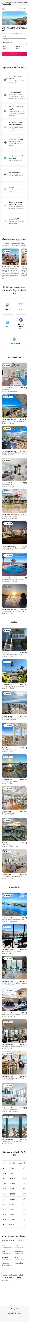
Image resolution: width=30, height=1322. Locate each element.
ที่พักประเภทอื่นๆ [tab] (21, 1240)
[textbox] (8, 48)
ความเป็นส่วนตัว (11, 1313)
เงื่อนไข (19, 1313)
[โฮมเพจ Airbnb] (3, 8)
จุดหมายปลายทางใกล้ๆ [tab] (8, 1240)
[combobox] (14, 42)
